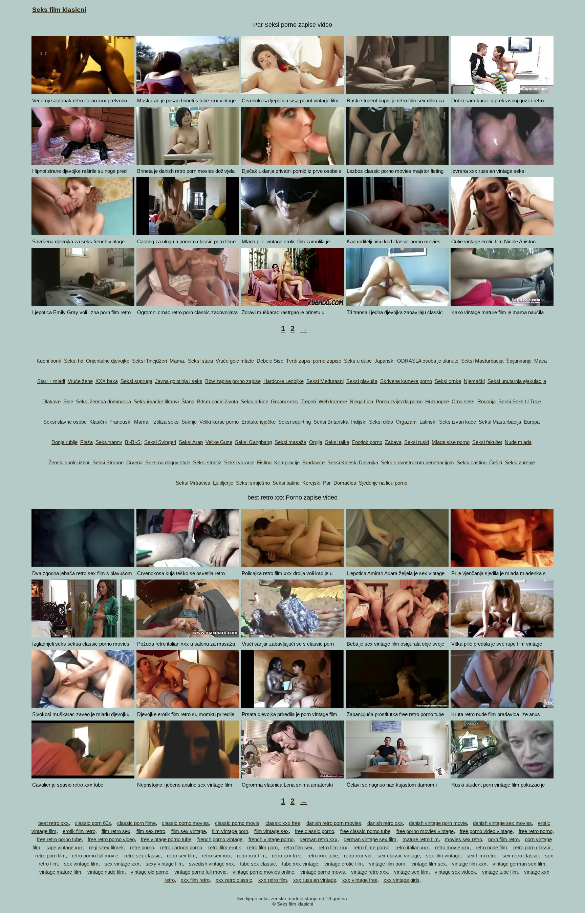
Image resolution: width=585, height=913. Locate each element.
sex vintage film (81, 864)
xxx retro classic (234, 880)
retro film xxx (333, 847)
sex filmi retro (481, 855)
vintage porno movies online (263, 872)
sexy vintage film (164, 864)
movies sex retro (463, 839)
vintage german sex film (519, 864)
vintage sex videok (455, 872)
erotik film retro (79, 831)
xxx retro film (272, 880)
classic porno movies (185, 823)
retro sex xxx (216, 855)
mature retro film (421, 839)
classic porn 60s (93, 823)
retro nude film (491, 847)
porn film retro (503, 839)
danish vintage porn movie (438, 823)
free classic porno (314, 831)
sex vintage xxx (122, 864)
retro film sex (298, 847)
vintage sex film (411, 872)
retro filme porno (371, 847)
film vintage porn (230, 831)
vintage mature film (60, 872)
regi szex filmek (106, 847)
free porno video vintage (486, 831)
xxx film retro (195, 880)
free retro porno (535, 831)
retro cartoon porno (181, 847)
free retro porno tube (59, 839)
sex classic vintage (398, 855)
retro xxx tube (322, 855)
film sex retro (150, 831)
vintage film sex (428, 864)
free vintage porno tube (166, 839)
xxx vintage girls (401, 880)
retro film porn (262, 847)
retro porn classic (532, 847)
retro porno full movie (95, 855)
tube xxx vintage (300, 864)
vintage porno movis (322, 872)
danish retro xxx (385, 823)
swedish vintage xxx (211, 864)
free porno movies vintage (425, 831)
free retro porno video (111, 839)
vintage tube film (500, 872)
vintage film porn (387, 864)
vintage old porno (149, 872)
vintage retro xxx (369, 872)
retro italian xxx (412, 847)
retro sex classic (142, 855)
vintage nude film (106, 872)
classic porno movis (237, 823)
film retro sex (116, 831)
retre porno (142, 847)
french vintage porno (271, 839)
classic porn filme (136, 823)
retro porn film (50, 855)
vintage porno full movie (200, 872)
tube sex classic (258, 864)
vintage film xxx (469, 864)
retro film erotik (224, 847)
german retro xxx (319, 839)
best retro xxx (53, 823)
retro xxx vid (357, 855)
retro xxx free (286, 855)
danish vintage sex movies (502, 823)
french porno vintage (219, 839)
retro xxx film (251, 855)
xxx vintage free (359, 880)
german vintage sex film (370, 839)
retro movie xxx (452, 847)
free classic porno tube (365, 831)
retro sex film (181, 855)
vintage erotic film (343, 864)
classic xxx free (282, 823)
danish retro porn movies (333, 823)
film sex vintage (188, 831)
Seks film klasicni (59, 9)
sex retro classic (520, 855)
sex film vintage (443, 855)
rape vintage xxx (64, 847)
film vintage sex (271, 831)
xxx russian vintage (314, 880)
